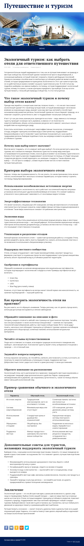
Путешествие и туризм (38, 5)
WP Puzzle (76, 542)
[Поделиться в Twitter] (27, 528)
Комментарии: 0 (36, 67)
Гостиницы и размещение (21, 67)
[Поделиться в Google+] (22, 528)
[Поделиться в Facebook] (6, 528)
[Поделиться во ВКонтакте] (11, 528)
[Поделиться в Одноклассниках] (16, 528)
